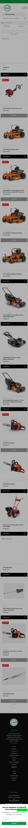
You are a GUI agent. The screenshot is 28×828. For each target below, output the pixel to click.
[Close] (25, 806)
